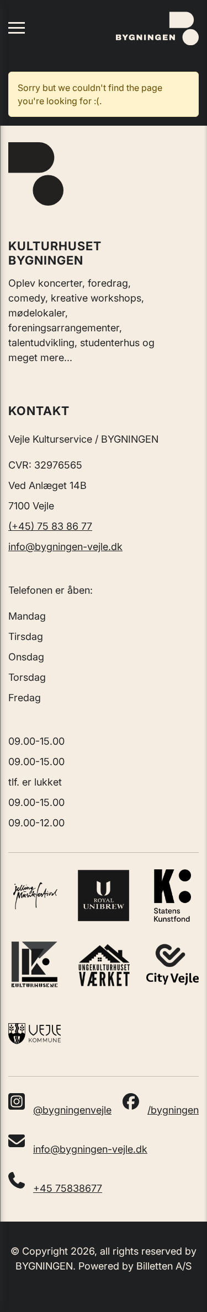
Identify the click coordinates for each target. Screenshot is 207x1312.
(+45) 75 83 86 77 (50, 526)
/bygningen (173, 1110)
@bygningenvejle (72, 1110)
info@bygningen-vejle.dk (65, 546)
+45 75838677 (67, 1188)
